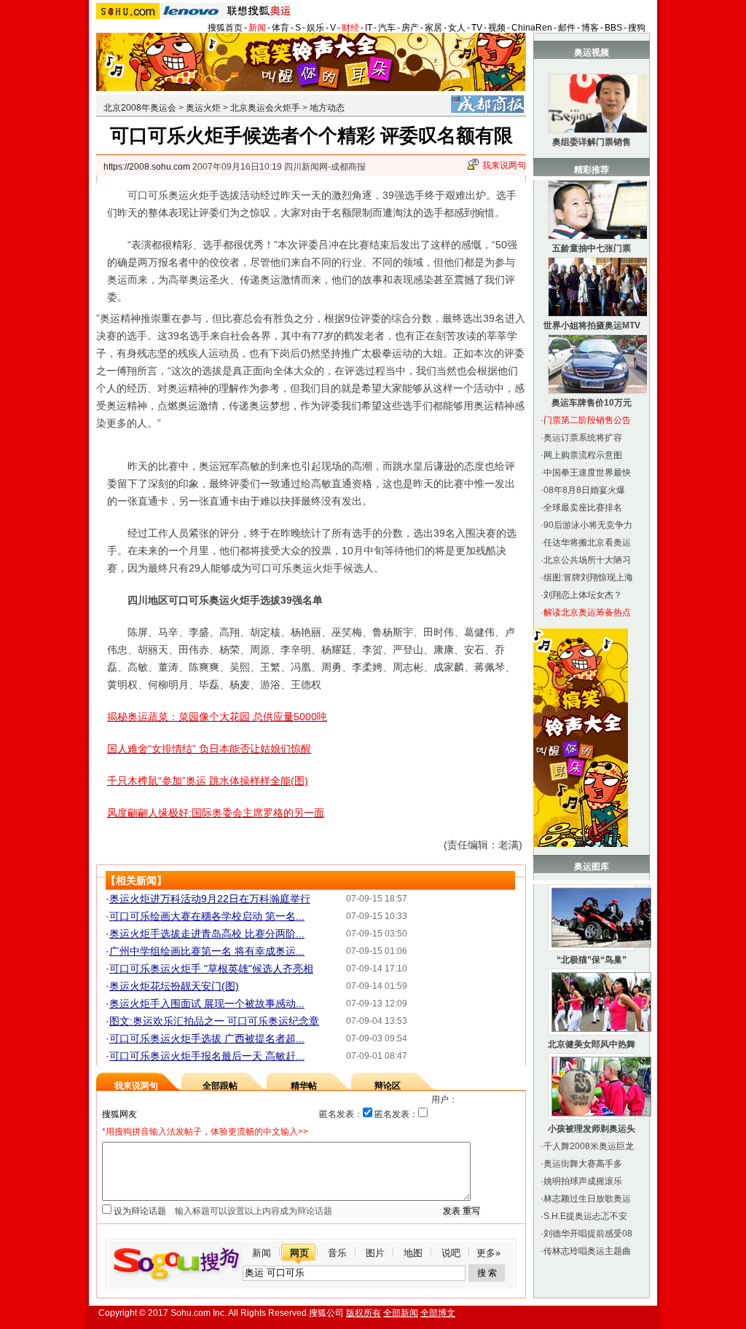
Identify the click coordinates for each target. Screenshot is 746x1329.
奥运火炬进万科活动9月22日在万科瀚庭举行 (209, 898)
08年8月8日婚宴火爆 (584, 490)
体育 (280, 28)
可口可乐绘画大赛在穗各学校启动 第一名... (207, 916)
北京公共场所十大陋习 (587, 560)
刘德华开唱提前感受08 (587, 1234)
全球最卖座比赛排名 (582, 507)
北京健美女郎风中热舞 (591, 1044)
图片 (375, 1252)
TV (476, 28)
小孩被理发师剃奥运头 (591, 1129)
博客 (590, 28)
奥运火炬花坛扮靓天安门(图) (174, 986)
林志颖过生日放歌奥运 (587, 1199)
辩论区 (387, 1086)
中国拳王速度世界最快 (587, 473)
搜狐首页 (225, 28)
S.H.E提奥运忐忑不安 (585, 1216)
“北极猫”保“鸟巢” (592, 960)
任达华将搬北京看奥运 (587, 542)
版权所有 (363, 1313)
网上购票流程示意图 (582, 455)
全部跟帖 (220, 1086)
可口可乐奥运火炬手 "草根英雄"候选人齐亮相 (211, 968)
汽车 (387, 28)
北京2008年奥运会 (139, 108)
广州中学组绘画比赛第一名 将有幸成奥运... (207, 951)
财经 (350, 28)
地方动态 (327, 108)
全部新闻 (400, 1313)
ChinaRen (531, 28)
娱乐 (315, 28)
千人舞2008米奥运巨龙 (588, 1146)
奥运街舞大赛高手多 (582, 1164)
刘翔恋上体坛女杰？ (582, 595)
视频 (497, 28)
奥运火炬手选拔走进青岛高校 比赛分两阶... (207, 933)
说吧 (450, 1252)
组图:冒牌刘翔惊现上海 (588, 577)
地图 (413, 1252)
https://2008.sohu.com (146, 167)
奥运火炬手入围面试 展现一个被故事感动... (207, 1003)
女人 (457, 28)
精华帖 (304, 1086)
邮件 (567, 28)
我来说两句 (504, 165)
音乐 (337, 1252)
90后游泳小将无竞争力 (587, 525)
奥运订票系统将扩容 (582, 438)
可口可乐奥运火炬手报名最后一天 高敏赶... (207, 1056)
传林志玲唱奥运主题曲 (587, 1251)
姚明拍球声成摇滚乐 (582, 1181)
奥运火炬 (203, 108)
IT (368, 28)
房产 (410, 28)
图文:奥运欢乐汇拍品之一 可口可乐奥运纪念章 (214, 1021)
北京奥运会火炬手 (265, 108)
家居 (433, 28)
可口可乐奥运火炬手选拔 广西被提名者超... (207, 1038)
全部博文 (437, 1313)
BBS (613, 28)
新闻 (257, 28)
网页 (299, 1252)
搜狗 (636, 28)
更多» (488, 1252)
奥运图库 (591, 866)
